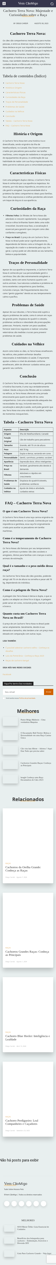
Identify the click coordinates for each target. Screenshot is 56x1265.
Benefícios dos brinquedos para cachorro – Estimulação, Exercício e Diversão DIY (32, 1240)
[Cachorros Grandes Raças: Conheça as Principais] (10, 764)
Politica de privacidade (27, 698)
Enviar (48, 692)
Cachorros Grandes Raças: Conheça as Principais (27, 953)
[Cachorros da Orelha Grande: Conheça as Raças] (28, 833)
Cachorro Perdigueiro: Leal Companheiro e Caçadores (21, 1122)
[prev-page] (25, 1145)
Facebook (7, 674)
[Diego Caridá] (10, 23)
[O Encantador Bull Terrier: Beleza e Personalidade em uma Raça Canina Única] (10, 735)
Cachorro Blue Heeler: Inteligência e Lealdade (27, 1037)
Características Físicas (16, 92)
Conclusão (10, 116)
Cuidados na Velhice (15, 111)
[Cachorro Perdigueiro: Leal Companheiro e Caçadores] (28, 1087)
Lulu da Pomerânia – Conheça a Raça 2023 (25, 655)
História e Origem (14, 87)
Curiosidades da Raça (15, 97)
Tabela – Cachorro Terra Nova (19, 121)
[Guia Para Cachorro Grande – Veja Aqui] (9, 1253)
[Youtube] (43, 1203)
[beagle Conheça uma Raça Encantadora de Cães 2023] (10, 779)
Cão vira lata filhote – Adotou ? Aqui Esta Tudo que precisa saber (36, 750)
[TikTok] (29, 1203)
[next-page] (30, 1145)
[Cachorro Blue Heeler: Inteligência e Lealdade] (28, 1002)
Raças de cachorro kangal (17, 660)
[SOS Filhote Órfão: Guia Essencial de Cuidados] (9, 1228)
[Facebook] (7, 1203)
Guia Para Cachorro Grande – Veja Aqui (34, 1253)
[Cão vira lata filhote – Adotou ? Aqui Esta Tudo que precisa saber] (10, 750)
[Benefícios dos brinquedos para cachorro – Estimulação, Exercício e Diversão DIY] (9, 1240)
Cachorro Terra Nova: (15, 83)
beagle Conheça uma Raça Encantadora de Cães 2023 (32, 778)
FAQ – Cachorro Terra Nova (18, 125)
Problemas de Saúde (15, 106)
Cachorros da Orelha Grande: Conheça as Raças (23, 868)
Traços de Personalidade (17, 102)
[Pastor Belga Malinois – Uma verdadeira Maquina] (10, 721)
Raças (8, 863)
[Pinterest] (21, 1203)
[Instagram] (14, 1203)
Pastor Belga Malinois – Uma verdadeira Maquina (33, 721)
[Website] (36, 1203)
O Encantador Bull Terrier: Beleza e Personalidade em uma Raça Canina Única (36, 735)
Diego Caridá (22, 23)
